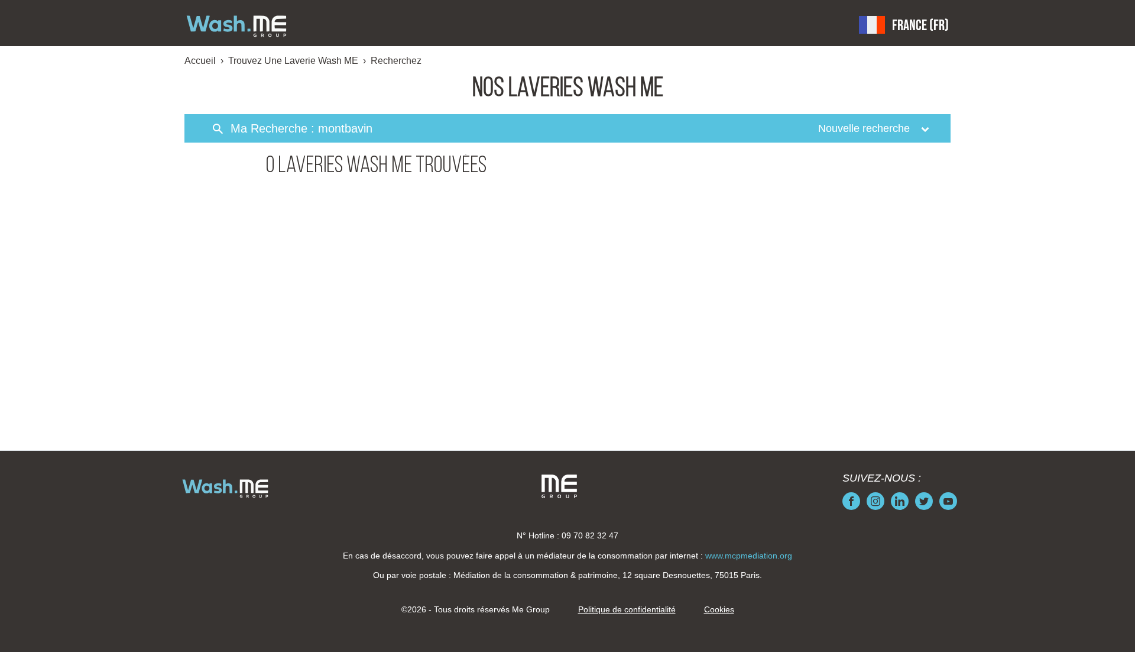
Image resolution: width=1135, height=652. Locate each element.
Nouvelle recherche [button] (865, 128)
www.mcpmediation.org (748, 555)
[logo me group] (559, 486)
